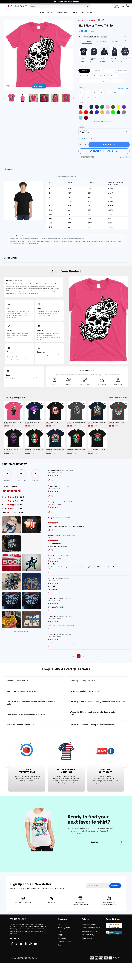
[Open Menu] (4, 6)
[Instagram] (16, 944)
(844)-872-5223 (51, 902)
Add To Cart (110, 145)
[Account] (122, 6)
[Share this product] (103, 20)
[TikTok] (30, 944)
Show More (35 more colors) (103, 121)
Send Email (115, 886)
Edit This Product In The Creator (105, 151)
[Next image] (73, 98)
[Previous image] (4, 98)
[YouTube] (35, 944)
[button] (99, 20)
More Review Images (21, 631)
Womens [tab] (103, 41)
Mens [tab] (89, 41)
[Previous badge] (7, 765)
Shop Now (95, 842)
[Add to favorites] (21, 403)
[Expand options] (126, 131)
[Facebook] (11, 944)
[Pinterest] (25, 944)
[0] (127, 6)
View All (126, 37)
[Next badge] (125, 765)
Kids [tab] (116, 41)
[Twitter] (21, 944)
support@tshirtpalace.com (23, 902)
